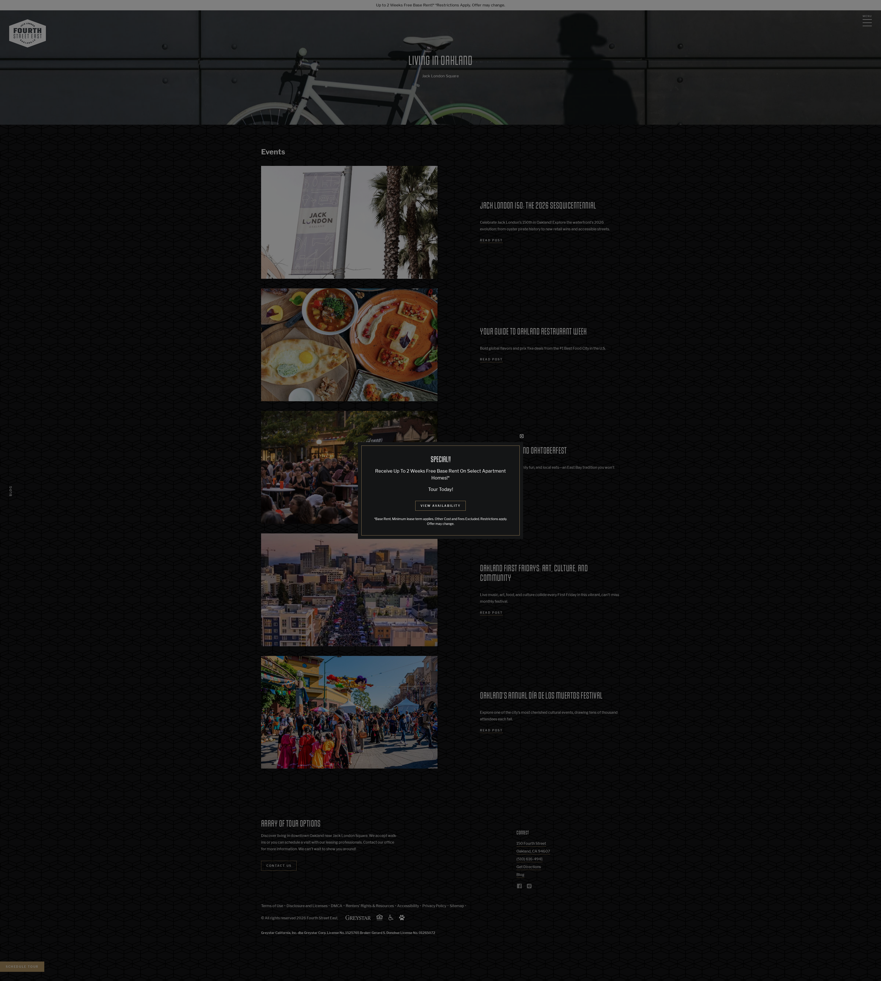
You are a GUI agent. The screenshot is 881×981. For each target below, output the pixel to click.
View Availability (440, 505)
